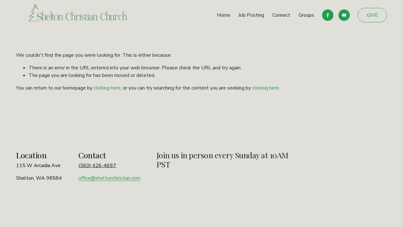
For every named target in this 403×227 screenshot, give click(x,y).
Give (372, 15)
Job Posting (251, 15)
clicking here (107, 87)
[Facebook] (327, 15)
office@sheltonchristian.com (109, 178)
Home (223, 15)
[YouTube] (344, 15)
